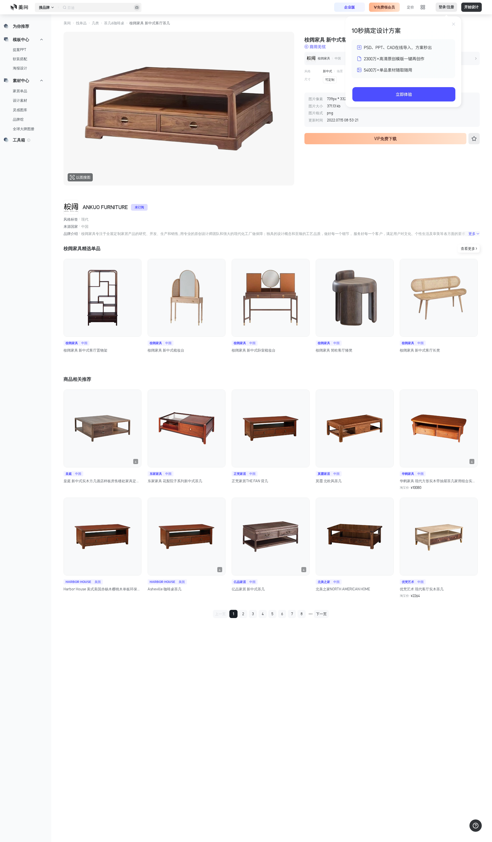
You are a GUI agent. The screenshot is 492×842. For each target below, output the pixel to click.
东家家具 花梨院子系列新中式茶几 (175, 481)
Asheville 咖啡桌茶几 (164, 589)
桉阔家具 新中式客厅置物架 (85, 350)
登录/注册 (446, 7)
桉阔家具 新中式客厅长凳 (420, 350)
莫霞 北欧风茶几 (329, 481)
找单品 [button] (81, 23)
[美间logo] (20, 7)
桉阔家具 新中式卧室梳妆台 (253, 350)
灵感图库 (20, 109)
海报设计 (20, 68)
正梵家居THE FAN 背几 (250, 481)
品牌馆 (18, 119)
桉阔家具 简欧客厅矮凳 (334, 350)
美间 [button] (67, 23)
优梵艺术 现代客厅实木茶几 (422, 589)
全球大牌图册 (23, 128)
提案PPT (19, 49)
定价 (410, 7)
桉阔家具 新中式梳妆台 (166, 350)
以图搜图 (83, 177)
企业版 (349, 7)
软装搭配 (20, 58)
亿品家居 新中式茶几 (248, 589)
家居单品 (20, 91)
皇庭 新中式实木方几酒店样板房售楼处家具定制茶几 (102, 481)
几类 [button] (95, 23)
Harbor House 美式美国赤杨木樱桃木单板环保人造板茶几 (102, 589)
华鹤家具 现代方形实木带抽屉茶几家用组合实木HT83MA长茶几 (439, 481)
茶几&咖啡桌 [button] (114, 23)
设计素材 (20, 100)
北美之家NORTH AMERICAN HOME (343, 589)
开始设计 (471, 7)
